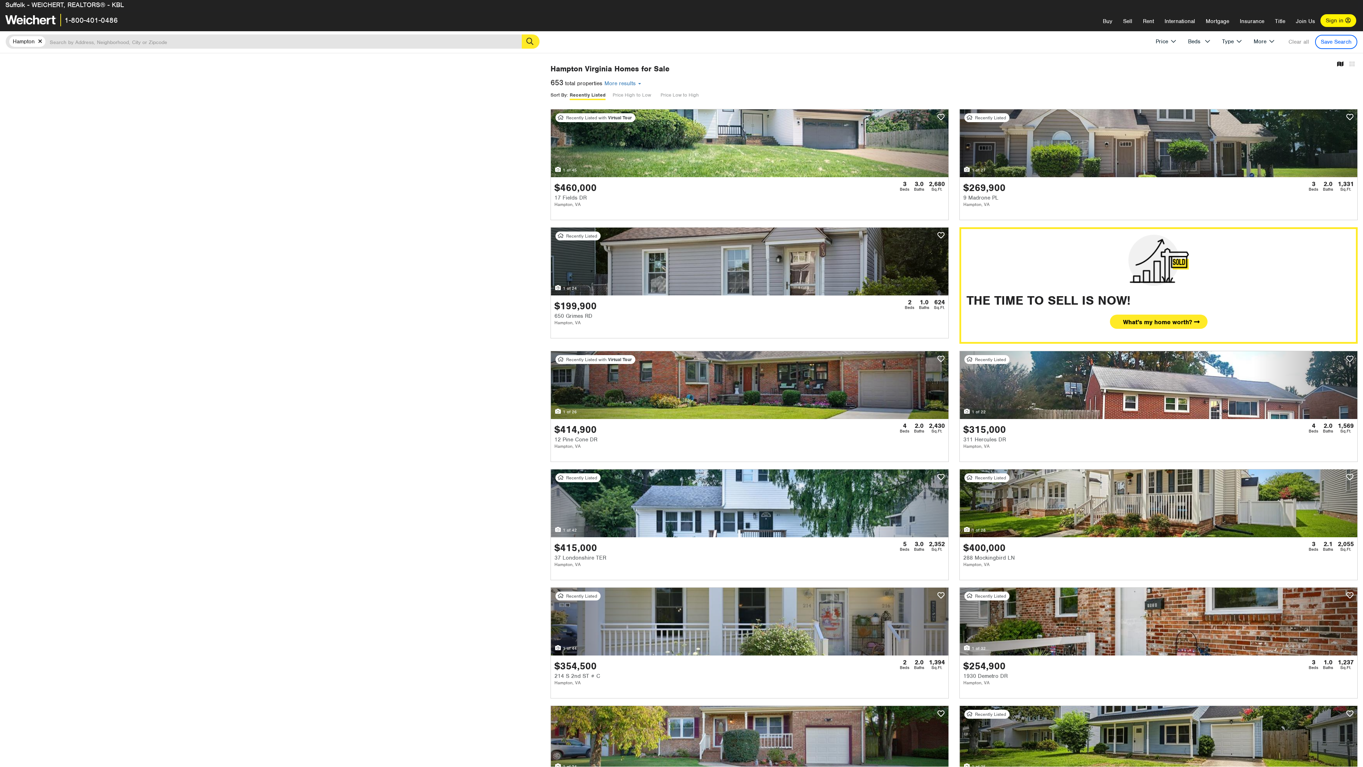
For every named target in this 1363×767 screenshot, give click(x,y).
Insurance (1252, 21)
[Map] (1340, 64)
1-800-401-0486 (91, 20)
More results (620, 83)
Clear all (1298, 41)
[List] (1352, 64)
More (1260, 41)
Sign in (1335, 20)
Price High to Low (632, 95)
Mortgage (1217, 21)
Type (1228, 41)
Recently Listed (588, 95)
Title (1280, 21)
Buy (1107, 21)
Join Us (1305, 21)
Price (1162, 41)
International (1180, 21)
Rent (1148, 21)
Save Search (1336, 41)
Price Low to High (680, 95)
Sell (1127, 21)
